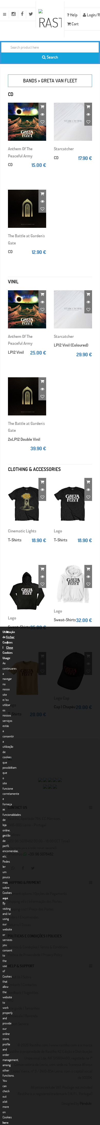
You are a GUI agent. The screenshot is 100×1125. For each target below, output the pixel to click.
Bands (30, 80)
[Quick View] (42, 114)
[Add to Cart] (42, 106)
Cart (74, 23)
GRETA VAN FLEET (59, 80)
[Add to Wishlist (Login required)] (42, 122)
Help (73, 14)
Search (52, 57)
